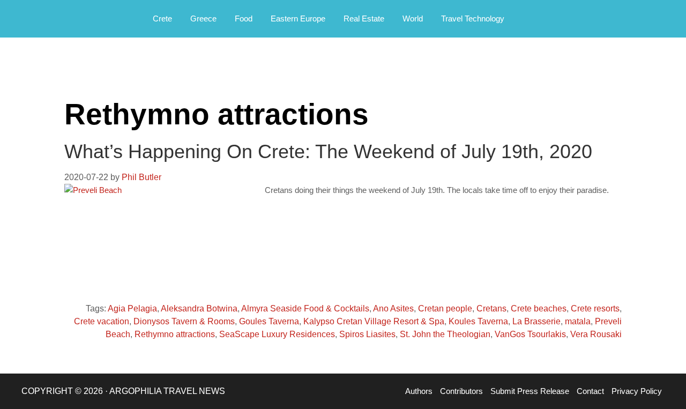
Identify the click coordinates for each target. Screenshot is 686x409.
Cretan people (445, 308)
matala (578, 321)
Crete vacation (101, 321)
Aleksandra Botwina (199, 308)
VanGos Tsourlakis (530, 334)
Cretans (491, 308)
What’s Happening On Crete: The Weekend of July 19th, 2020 (328, 151)
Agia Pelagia (132, 308)
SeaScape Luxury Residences (277, 334)
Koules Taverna (478, 321)
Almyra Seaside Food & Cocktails (305, 308)
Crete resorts (595, 308)
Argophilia (64, 17)
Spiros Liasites (367, 334)
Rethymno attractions (175, 334)
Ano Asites (393, 308)
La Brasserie (536, 321)
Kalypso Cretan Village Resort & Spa (373, 321)
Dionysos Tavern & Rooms (184, 321)
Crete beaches (538, 308)
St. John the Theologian (445, 334)
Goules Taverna (269, 321)
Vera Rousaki (596, 334)
